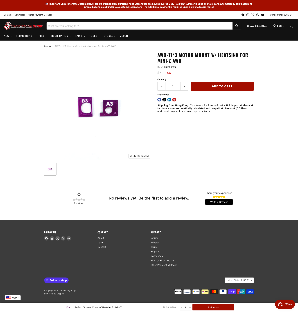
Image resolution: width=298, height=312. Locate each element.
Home (47, 46)
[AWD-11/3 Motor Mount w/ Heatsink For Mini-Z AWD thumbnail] (50, 169)
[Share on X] (164, 99)
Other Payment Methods (40, 15)
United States (281, 15)
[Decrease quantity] (181, 307)
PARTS (79, 36)
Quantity (162, 79)
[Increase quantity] (189, 307)
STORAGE (109, 36)
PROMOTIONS (24, 36)
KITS (42, 36)
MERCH (124, 36)
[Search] (237, 26)
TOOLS (93, 36)
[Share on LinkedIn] (169, 99)
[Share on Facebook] (159, 99)
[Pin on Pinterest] (174, 99)
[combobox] (13, 297)
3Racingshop (168, 66)
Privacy (155, 242)
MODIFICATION (60, 36)
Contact (7, 15)
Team (100, 242)
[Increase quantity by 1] (184, 86)
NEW (7, 36)
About (100, 237)
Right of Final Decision (163, 260)
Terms (154, 246)
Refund (154, 237)
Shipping (155, 251)
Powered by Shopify (54, 293)
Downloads (20, 15)
